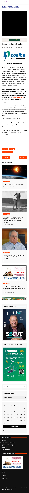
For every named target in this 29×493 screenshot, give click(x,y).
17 (4, 417)
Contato (4, 481)
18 (8, 417)
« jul (4, 430)
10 (4, 414)
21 (17, 417)
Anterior (6, 157)
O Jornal (4, 475)
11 (8, 414)
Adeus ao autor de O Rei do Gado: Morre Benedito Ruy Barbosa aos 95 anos (14, 256)
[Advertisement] (14, 25)
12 (11, 414)
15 (21, 414)
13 (14, 414)
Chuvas (5, 149)
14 (17, 414)
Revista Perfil (5, 478)
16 (24, 414)
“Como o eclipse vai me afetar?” (13, 184)
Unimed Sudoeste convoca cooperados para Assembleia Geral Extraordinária (14, 288)
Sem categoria (18, 47)
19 (11, 417)
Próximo (22, 157)
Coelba (12, 149)
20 (14, 417)
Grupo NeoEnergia (8, 152)
